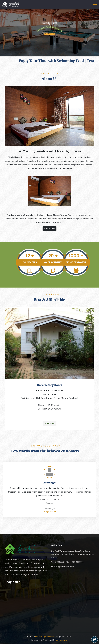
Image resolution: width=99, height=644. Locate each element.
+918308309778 (61, 562)
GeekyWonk (62, 640)
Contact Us (49, 228)
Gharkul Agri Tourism (44, 636)
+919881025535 (77, 562)
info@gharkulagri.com (64, 566)
